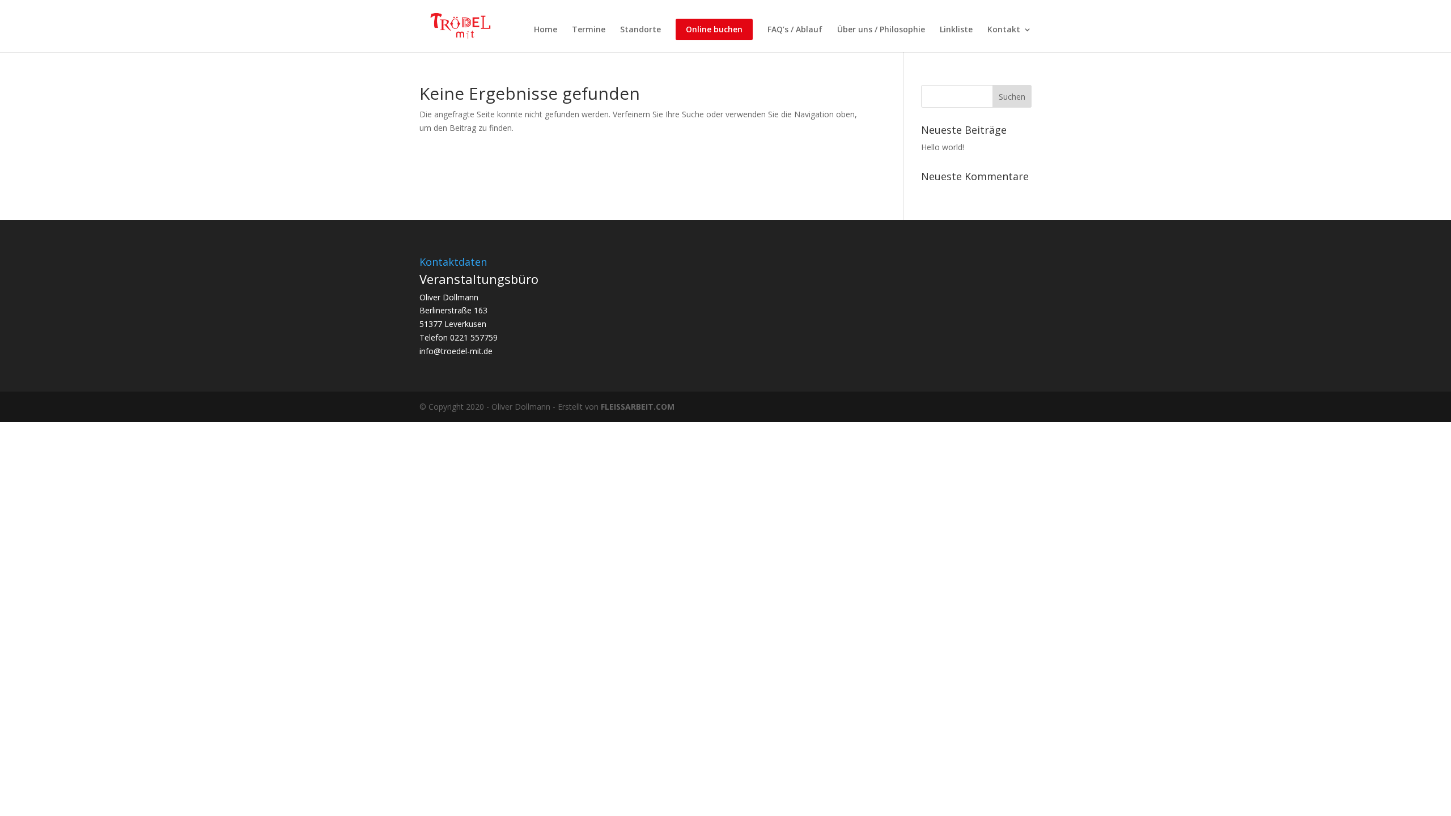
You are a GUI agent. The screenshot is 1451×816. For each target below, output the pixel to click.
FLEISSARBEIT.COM (637, 406)
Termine (588, 30)
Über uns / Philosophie (881, 30)
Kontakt (1003, 30)
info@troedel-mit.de (456, 351)
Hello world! (942, 147)
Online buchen (714, 29)
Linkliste (956, 30)
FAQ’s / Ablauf (794, 30)
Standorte (640, 30)
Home (545, 30)
